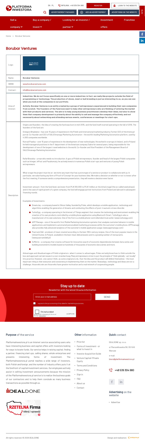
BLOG (142, 12)
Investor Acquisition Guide (89, 353)
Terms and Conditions (87, 365)
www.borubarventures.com (34, 84)
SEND (107, 296)
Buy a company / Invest (42, 23)
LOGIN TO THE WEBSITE (127, 5)
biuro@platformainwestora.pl (121, 359)
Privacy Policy (83, 370)
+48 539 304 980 (77, 5)
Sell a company (15, 23)
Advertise (115, 402)
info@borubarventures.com (34, 90)
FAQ (78, 379)
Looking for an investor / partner (76, 23)
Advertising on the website (124, 12)
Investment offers (107, 23)
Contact (80, 387)
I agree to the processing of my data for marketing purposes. (61, 303)
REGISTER (98, 5)
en (49, 5)
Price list (81, 342)
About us (81, 383)
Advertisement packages (62, 12)
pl (53, 5)
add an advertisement (95, 12)
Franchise (129, 19)
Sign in (80, 374)
